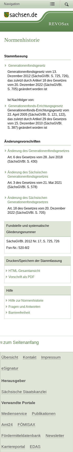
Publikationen (44, 413)
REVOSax (59, 23)
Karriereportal (13, 446)
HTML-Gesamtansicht (24, 271)
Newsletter (55, 435)
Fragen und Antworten (24, 306)
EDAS (35, 446)
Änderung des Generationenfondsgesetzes (38, 151)
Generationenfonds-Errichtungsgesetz (35, 106)
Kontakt (29, 357)
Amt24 (7, 424)
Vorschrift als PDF (21, 277)
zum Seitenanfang (21, 342)
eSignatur (9, 368)
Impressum (51, 357)
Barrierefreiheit (19, 312)
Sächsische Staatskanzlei (23, 392)
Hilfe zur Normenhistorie (26, 300)
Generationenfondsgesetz (26, 65)
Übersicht (9, 357)
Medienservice (14, 413)
